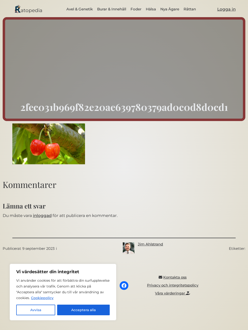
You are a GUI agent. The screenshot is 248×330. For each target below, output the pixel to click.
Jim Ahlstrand (150, 244)
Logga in (226, 9)
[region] (63, 292)
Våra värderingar (170, 293)
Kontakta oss (174, 277)
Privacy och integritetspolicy (172, 285)
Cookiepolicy (42, 298)
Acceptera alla (83, 310)
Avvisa (35, 310)
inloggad (42, 215)
